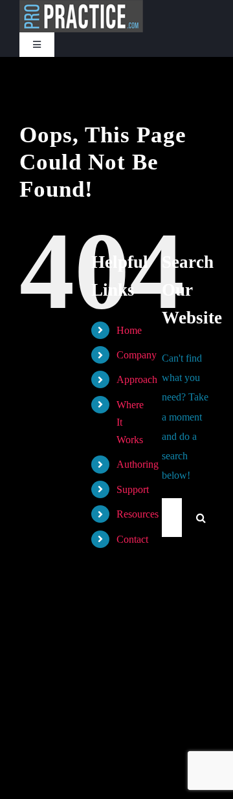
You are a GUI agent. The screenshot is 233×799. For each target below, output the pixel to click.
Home (129, 330)
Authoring (137, 464)
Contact (132, 539)
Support (132, 489)
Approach (136, 379)
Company (136, 354)
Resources (137, 514)
